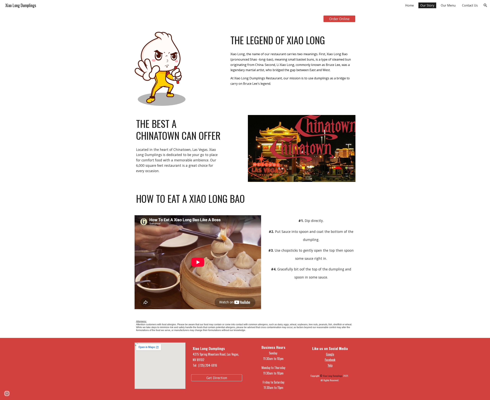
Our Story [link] (427, 5)
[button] (485, 5)
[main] (292, 40)
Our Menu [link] (448, 5)
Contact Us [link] (470, 5)
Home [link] (409, 5)
